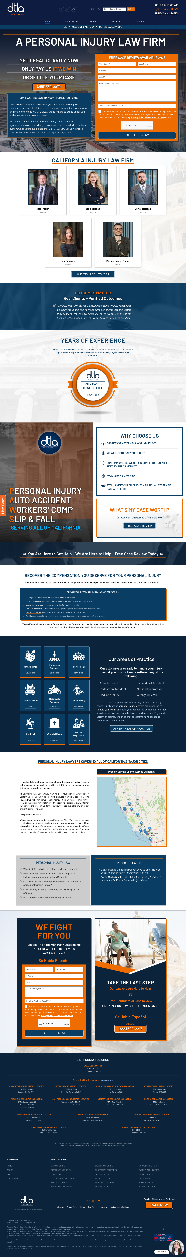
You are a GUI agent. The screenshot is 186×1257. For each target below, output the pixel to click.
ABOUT (10, 1170)
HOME (9, 1166)
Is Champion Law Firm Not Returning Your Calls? (47, 897)
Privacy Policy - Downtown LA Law (147, 117)
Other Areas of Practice (131, 728)
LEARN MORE (93, 395)
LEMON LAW (56, 1174)
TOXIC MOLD (144, 1178)
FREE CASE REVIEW (139, 525)
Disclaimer (103, 1207)
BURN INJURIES (146, 1182)
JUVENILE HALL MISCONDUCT (64, 1178)
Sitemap (60, 1207)
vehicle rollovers (94, 627)
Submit (130, 9)
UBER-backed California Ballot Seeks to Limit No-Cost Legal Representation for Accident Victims (131, 871)
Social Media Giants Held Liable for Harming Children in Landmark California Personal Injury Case (131, 878)
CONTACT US (12, 1178)
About (93, 21)
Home (47, 21)
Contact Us (138, 21)
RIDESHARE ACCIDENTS (61, 1170)
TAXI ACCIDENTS (102, 1174)
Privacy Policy (72, 1207)
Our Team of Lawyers (93, 274)
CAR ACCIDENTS (58, 1166)
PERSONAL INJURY (103, 1178)
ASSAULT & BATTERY (148, 1166)
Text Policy (92, 1207)
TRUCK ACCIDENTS (59, 1182)
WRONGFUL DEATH (147, 1186)
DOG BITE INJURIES (103, 1186)
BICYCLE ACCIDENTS (104, 1166)
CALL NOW (159, 1205)
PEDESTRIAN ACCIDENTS (106, 1170)
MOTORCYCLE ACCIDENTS (62, 1186)
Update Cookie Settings (120, 1207)
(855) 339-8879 (49, 86)
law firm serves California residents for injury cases (98, 305)
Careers (116, 21)
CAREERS (11, 1174)
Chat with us (162, 1252)
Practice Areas (70, 21)
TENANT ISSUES (146, 1174)
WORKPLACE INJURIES (149, 1170)
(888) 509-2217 (130, 1028)
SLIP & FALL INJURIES (104, 1182)
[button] (131, 809)
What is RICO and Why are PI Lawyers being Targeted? (50, 869)
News (82, 1207)
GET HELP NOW (137, 135)
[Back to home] (15, 9)
